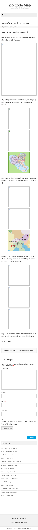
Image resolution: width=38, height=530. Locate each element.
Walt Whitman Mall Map (8, 455)
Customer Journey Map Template (11, 461)
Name (3, 393)
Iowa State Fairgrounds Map (9, 488)
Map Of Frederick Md (7, 485)
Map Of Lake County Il (7, 458)
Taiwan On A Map (9, 350)
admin (6, 27)
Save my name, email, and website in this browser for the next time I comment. (18, 423)
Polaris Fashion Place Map (9, 475)
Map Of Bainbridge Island (9, 492)
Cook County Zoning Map (8, 471)
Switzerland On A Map (27, 350)
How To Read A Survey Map (9, 478)
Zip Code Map (20, 5)
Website (4, 410)
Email (3, 401)
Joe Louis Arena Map (7, 468)
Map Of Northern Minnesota (9, 451)
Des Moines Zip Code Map (9, 448)
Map (9, 341)
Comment (4, 369)
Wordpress (28, 528)
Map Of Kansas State (7, 495)
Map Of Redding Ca (7, 482)
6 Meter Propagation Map (9, 465)
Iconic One (9, 528)
